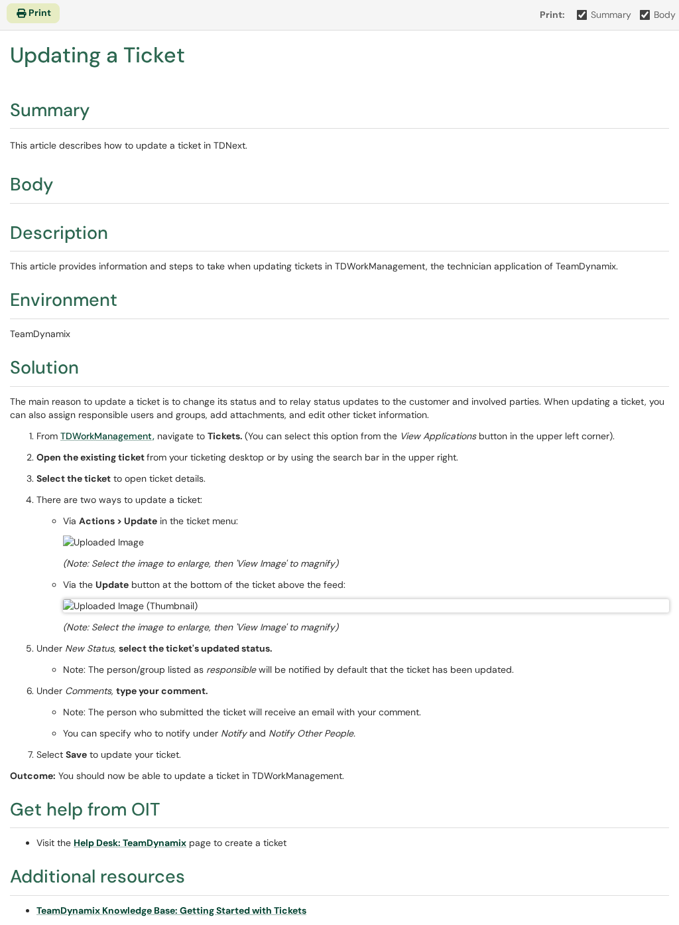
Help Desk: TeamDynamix (130, 843)
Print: (552, 15)
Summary (611, 15)
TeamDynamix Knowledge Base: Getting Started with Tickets (171, 910)
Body (665, 15)
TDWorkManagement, (107, 436)
